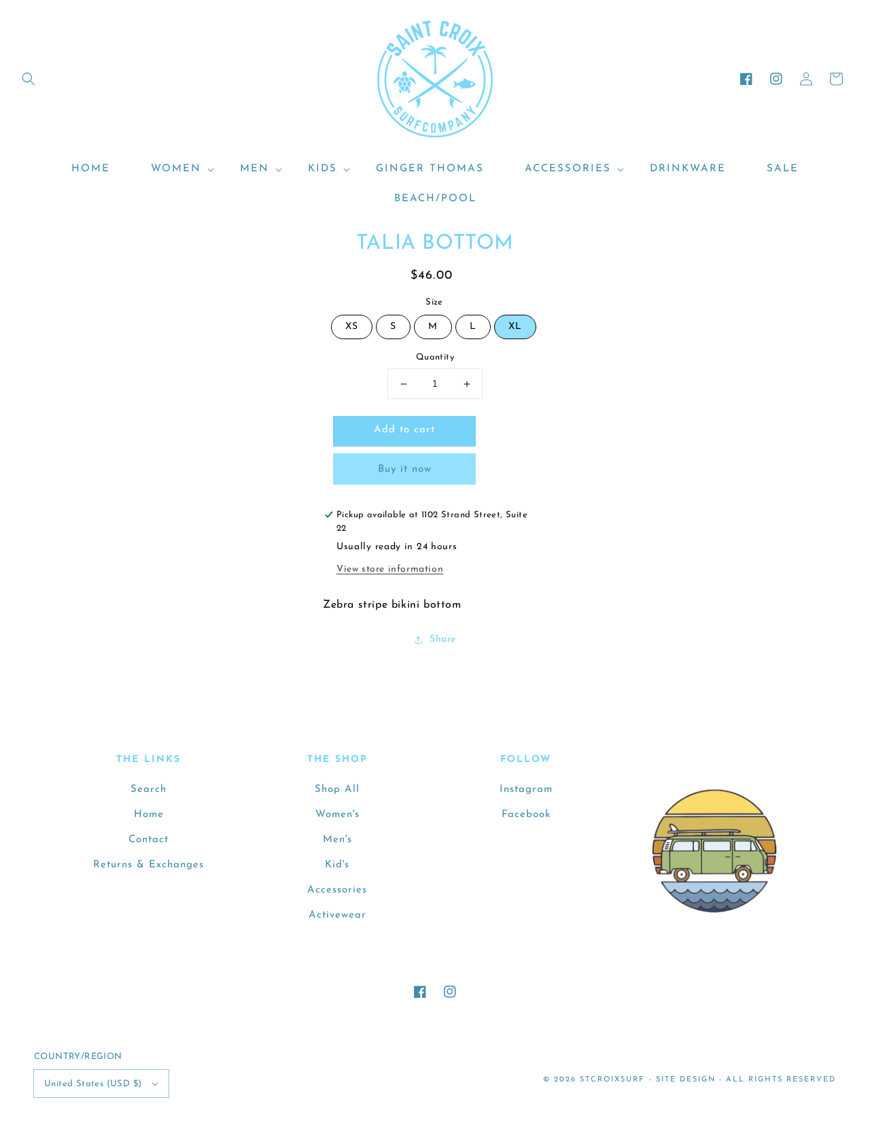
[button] (29, 79)
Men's (337, 840)
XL (515, 327)
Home (149, 815)
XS (351, 327)
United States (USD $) (92, 1083)
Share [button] (443, 639)
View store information (389, 569)
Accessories (337, 890)
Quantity (435, 357)
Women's (337, 815)
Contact (148, 840)
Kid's (337, 865)
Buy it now (405, 469)
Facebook (526, 815)
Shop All (337, 789)
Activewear (337, 915)
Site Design (686, 1079)
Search (148, 789)
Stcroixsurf (612, 1079)
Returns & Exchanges (148, 865)
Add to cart (404, 431)
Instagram (526, 789)
